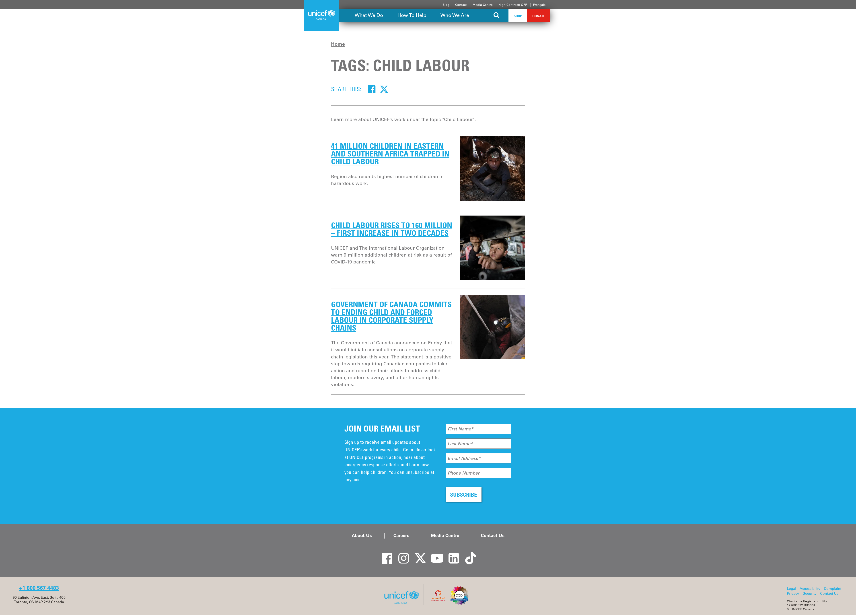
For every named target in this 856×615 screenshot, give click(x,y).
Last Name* (460, 443)
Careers (401, 535)
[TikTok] (468, 554)
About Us (362, 535)
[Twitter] (384, 89)
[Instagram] (401, 554)
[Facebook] (371, 89)
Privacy (793, 593)
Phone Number (463, 473)
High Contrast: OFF (512, 5)
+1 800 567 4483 (39, 588)
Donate (538, 16)
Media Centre (483, 5)
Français (539, 5)
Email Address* (464, 458)
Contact (461, 5)
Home (338, 44)
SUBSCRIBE (463, 494)
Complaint (832, 588)
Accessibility (810, 588)
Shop (518, 16)
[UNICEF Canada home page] (403, 603)
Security (810, 593)
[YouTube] (434, 554)
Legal (791, 588)
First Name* (460, 429)
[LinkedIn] (451, 554)
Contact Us (492, 535)
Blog (445, 5)
